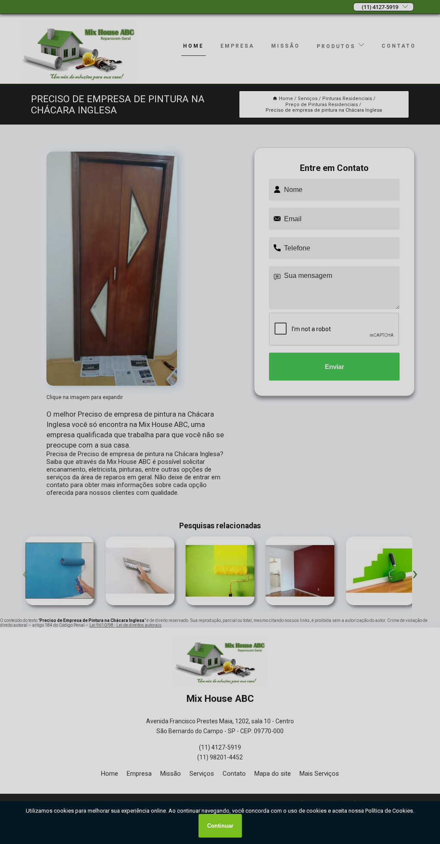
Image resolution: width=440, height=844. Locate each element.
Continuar (220, 826)
